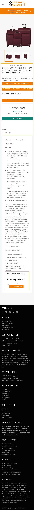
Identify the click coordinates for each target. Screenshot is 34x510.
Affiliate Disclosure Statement (12, 341)
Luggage (5, 389)
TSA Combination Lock (10, 470)
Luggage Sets (6, 391)
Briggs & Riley (7, 417)
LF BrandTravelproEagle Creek (6, 411)
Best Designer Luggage (10, 463)
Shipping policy (7, 323)
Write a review (17, 118)
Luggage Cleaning (8, 450)
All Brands (5, 400)
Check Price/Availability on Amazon (17, 83)
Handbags (5, 393)
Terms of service (7, 327)
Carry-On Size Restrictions (11, 474)
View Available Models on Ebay (17, 100)
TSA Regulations (7, 444)
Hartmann (5, 415)
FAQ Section (20, 365)
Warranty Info (7, 345)
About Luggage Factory (10, 343)
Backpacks (6, 398)
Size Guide (5, 452)
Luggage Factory (11, 508)
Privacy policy (7, 325)
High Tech (5, 395)
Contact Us (6, 330)
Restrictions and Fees (9, 446)
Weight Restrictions (9, 454)
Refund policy (6, 321)
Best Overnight (7, 466)
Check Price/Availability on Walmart (17, 89)
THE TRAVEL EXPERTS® (10, 339)
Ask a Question (16, 286)
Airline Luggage (7, 448)
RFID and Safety (7, 468)
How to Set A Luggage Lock (11, 472)
